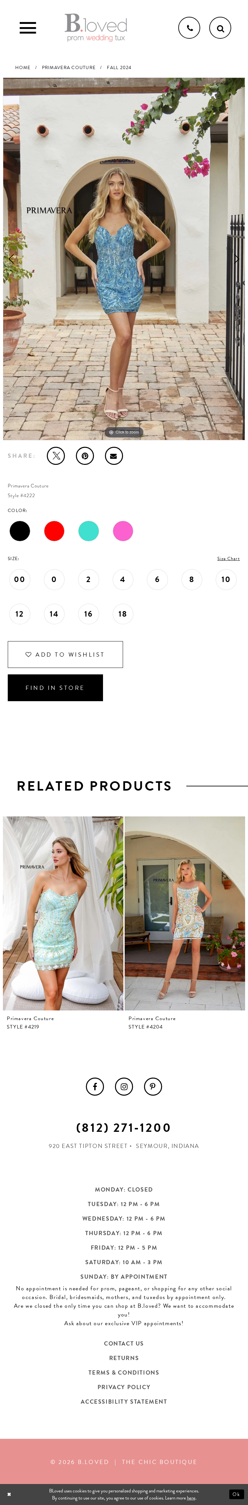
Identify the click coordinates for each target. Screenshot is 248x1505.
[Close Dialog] (10, 1494)
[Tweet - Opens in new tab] (56, 456)
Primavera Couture (69, 67)
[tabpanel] (124, 259)
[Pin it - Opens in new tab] (85, 456)
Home (23, 67)
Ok (236, 1494)
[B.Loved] (96, 28)
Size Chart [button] (228, 558)
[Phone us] (189, 28)
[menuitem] (95, 1087)
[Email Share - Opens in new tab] (114, 456)
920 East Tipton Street (88, 1146)
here (191, 1497)
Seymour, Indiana (167, 1146)
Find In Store (55, 687)
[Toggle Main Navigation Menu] (28, 28)
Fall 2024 (119, 67)
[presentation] (63, 913)
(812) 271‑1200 (124, 1128)
